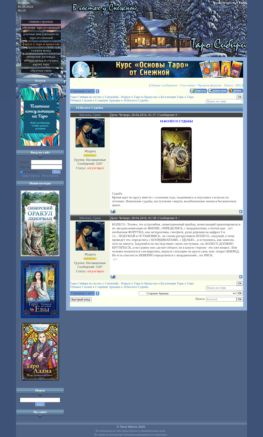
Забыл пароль (31, 175)
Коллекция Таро (172, 97)
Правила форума (209, 85)
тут (115, 259)
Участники (187, 85)
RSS (244, 6)
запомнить (30, 171)
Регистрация (221, 6)
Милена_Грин (90, 115)
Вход (236, 6)
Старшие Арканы (107, 100)
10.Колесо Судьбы (135, 100)
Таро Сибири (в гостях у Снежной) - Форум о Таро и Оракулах (113, 97)
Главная (205, 6)
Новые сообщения (164, 85)
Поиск (228, 85)
